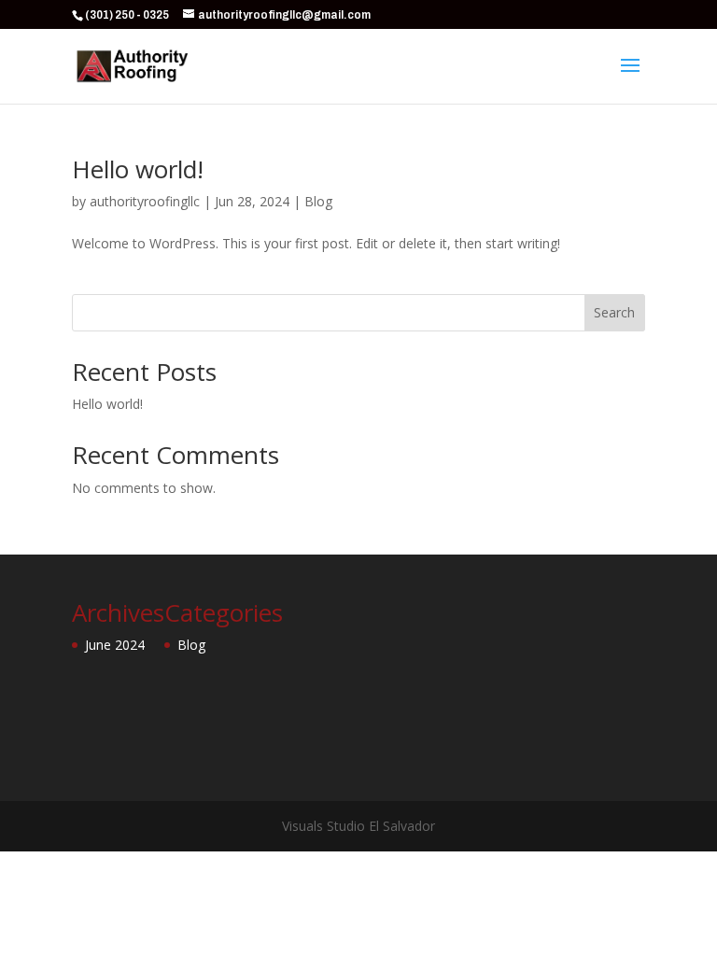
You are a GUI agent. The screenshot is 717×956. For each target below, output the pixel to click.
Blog (318, 201)
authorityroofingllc (145, 201)
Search (614, 312)
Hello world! (138, 169)
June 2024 (115, 645)
